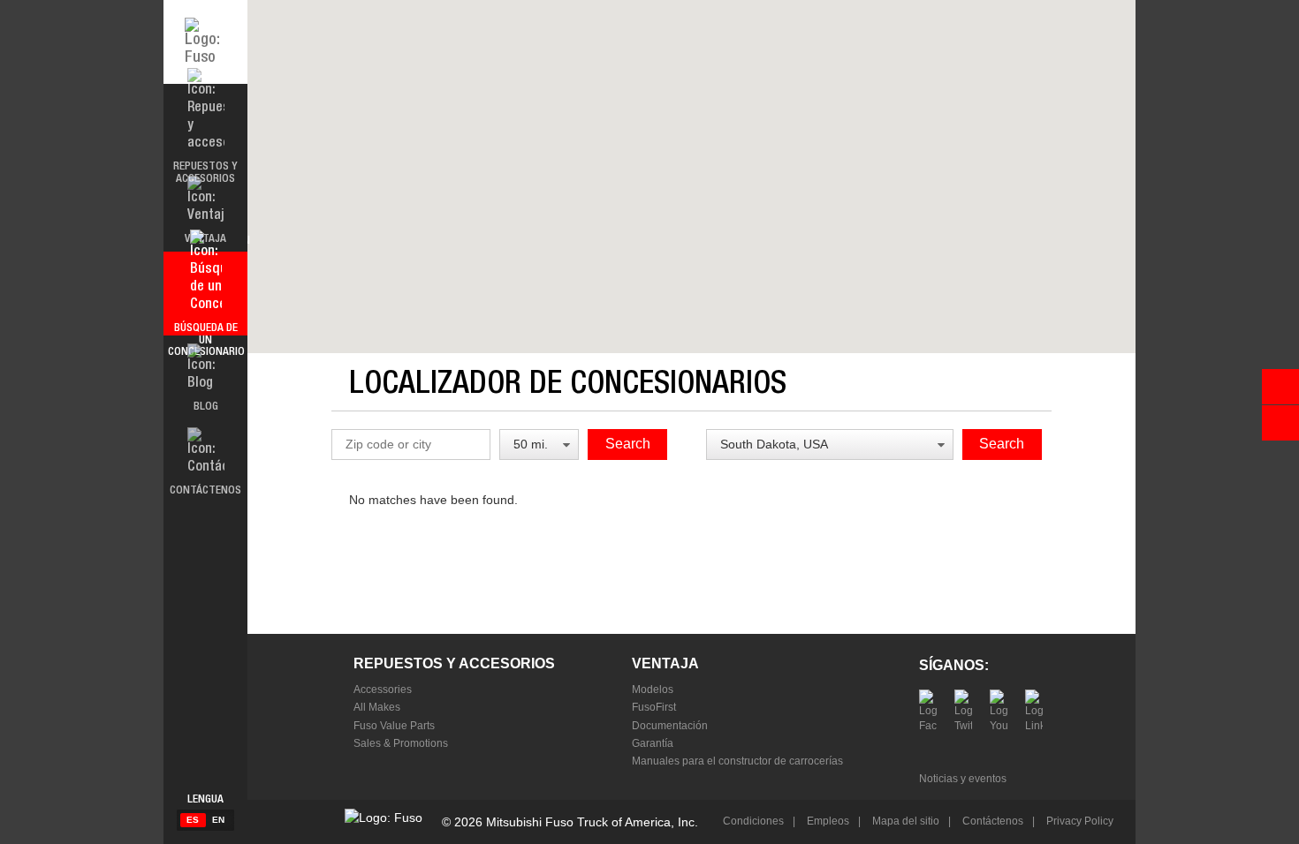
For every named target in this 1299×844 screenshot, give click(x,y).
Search (627, 443)
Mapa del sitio (904, 821)
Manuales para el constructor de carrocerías (737, 761)
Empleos (826, 821)
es (192, 820)
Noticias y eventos (963, 778)
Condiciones (753, 821)
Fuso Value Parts (394, 726)
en (218, 820)
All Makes (376, 707)
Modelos (652, 689)
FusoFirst (654, 707)
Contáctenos (991, 821)
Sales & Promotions (400, 743)
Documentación (670, 726)
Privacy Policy (1078, 821)
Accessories (382, 689)
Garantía (652, 743)
